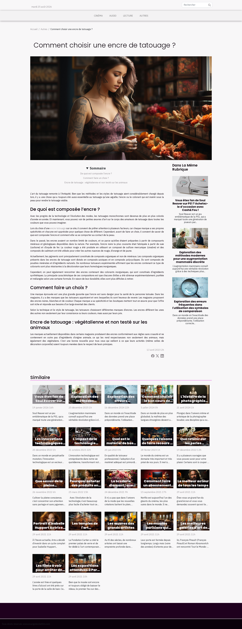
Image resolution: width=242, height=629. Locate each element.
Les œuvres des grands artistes (120, 525)
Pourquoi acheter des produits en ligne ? (85, 485)
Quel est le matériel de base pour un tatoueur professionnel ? (121, 445)
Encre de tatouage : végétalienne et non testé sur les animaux (95, 182)
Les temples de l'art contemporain (85, 527)
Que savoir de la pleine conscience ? (49, 485)
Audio (112, 15)
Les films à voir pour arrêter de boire (49, 569)
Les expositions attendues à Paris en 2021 (85, 569)
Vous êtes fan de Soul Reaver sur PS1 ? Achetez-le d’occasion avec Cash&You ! (190, 205)
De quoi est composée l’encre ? (96, 173)
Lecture (128, 15)
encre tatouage (58, 228)
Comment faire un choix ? (96, 178)
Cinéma (98, 15)
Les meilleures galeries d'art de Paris (193, 527)
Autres (144, 15)
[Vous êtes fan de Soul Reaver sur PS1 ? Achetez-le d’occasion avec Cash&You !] (190, 186)
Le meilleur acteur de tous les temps (193, 483)
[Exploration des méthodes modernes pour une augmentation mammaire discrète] (190, 238)
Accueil (34, 29)
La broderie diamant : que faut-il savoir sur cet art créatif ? (121, 487)
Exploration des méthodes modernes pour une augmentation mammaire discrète (190, 257)
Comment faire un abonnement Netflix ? (157, 485)
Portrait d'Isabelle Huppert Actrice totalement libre (48, 527)
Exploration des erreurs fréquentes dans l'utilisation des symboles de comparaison (190, 306)
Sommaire (98, 168)
